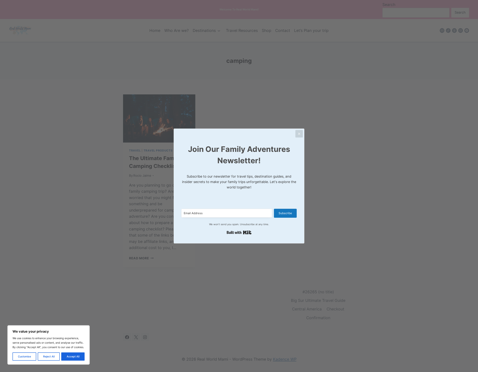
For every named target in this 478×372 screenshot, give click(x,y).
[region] (48, 345)
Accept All (73, 356)
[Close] (299, 133)
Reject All (49, 356)
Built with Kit (239, 232)
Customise (24, 356)
